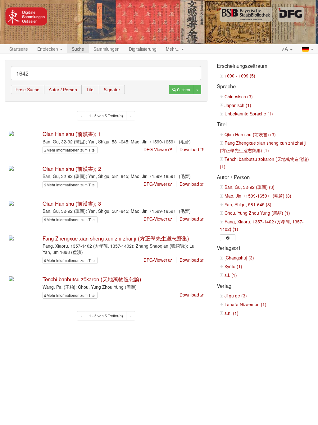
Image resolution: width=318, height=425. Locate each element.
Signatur (112, 89)
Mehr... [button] (173, 49)
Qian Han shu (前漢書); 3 (72, 203)
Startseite (18, 49)
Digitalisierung (143, 49)
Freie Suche (27, 89)
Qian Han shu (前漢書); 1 (72, 134)
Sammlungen (106, 49)
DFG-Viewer (155, 149)
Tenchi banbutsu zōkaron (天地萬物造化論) (92, 279)
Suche (78, 49)
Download (189, 149)
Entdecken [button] (48, 49)
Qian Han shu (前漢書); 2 (72, 168)
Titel (90, 89)
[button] (287, 49)
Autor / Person (63, 89)
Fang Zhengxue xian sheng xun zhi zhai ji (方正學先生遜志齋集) (116, 238)
